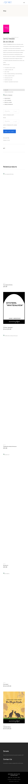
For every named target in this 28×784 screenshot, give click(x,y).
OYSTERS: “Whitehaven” (8, 327)
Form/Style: (6, 67)
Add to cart (9, 131)
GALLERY (6, 89)
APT (4, 148)
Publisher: (6, 81)
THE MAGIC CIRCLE (7, 726)
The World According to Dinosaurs (10, 446)
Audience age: (7, 79)
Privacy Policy (14, 781)
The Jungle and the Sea (7, 284)
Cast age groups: (7, 77)
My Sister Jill (5, 565)
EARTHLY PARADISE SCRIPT (8, 114)
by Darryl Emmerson (11, 37)
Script (8, 140)
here (22, 763)
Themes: (6, 75)
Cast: (5, 71)
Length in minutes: (8, 69)
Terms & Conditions (14, 779)
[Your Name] (5, 684)
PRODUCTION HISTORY (8, 91)
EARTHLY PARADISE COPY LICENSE (10, 124)
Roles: (5, 73)
